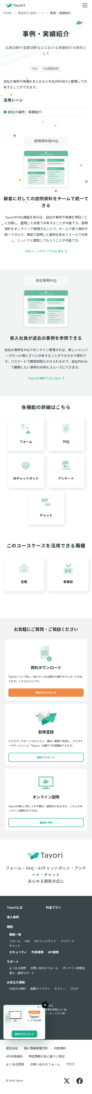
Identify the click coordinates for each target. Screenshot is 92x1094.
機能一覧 (15, 934)
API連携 (53, 952)
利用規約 (60, 1048)
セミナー (59, 988)
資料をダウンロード (24, 1034)
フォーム (14, 941)
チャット (14, 946)
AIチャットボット (45, 941)
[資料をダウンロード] (24, 1017)
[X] (66, 1080)
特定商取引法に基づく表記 (47, 1056)
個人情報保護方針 (36, 1048)
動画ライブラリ (40, 988)
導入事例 (13, 917)
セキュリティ (18, 952)
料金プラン (53, 907)
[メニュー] (85, 5)
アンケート (67, 941)
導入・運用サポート (21, 973)
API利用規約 (14, 1056)
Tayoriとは (14, 907)
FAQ (27, 941)
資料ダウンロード (46, 692)
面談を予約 (46, 822)
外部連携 (37, 952)
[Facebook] (79, 1080)
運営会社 (12, 1048)
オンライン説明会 (74, 968)
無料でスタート (46, 757)
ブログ (74, 988)
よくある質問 (17, 968)
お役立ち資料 (17, 988)
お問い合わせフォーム (44, 968)
